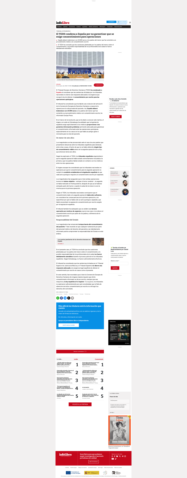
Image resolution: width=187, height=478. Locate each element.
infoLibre (59, 398)
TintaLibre (109, 26)
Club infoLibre (118, 26)
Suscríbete (111, 21)
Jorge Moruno (114, 191)
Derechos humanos (73, 294)
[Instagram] (125, 456)
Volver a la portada (80, 404)
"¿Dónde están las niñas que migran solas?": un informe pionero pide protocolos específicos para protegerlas (64, 364)
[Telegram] (122, 456)
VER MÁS (127, 343)
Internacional (59, 294)
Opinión (65, 26)
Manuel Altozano (61, 374)
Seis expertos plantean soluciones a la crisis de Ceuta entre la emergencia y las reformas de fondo (64, 379)
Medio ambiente (93, 26)
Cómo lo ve (112, 321)
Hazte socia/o (93, 461)
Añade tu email (115, 261)
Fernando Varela (86, 398)
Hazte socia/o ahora (69, 325)
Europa (81, 294)
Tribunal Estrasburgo (63, 31)
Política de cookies (118, 467)
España (65, 294)
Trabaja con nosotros (82, 467)
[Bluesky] (117, 456)
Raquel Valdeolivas (61, 390)
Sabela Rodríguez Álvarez (63, 366)
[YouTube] (113, 459)
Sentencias (87, 294)
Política (59, 26)
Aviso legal (100, 467)
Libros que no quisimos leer (114, 172)
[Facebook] (114, 456)
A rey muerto (85, 387)
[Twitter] (120, 456)
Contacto (67, 467)
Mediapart (102, 26)
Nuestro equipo (73, 467)
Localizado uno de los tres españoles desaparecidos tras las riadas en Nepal (65, 395)
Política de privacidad (108, 467)
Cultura (78, 26)
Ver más (112, 412)
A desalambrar (114, 189)
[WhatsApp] (112, 456)
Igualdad (84, 26)
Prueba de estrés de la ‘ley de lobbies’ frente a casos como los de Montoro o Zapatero (90, 395)
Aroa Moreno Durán (115, 175)
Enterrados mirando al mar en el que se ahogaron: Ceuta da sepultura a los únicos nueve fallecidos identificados (65, 372)
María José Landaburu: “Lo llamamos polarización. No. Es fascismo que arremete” (113, 328)
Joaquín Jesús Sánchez (87, 389)
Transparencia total (122, 23)
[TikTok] (116, 459)
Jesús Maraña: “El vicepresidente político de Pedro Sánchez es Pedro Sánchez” (113, 337)
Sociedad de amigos (92, 467)
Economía (72, 26)
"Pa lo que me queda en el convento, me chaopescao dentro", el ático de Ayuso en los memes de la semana (65, 388)
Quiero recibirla (115, 116)
